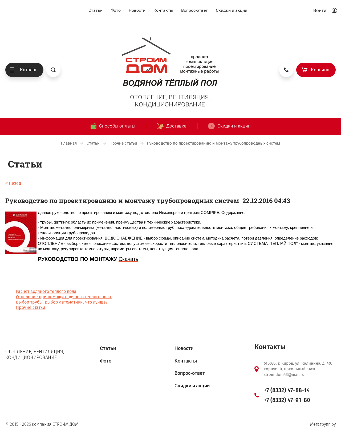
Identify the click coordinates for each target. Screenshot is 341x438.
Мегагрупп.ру (323, 424)
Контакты (163, 10)
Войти (319, 10)
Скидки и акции (231, 10)
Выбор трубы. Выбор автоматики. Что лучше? (61, 302)
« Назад (13, 183)
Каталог (28, 69)
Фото (116, 10)
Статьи (95, 10)
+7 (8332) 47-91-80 (287, 400)
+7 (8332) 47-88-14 (287, 390)
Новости (137, 10)
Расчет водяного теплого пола (46, 291)
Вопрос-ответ (194, 10)
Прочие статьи (30, 307)
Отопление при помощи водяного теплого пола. (64, 296)
